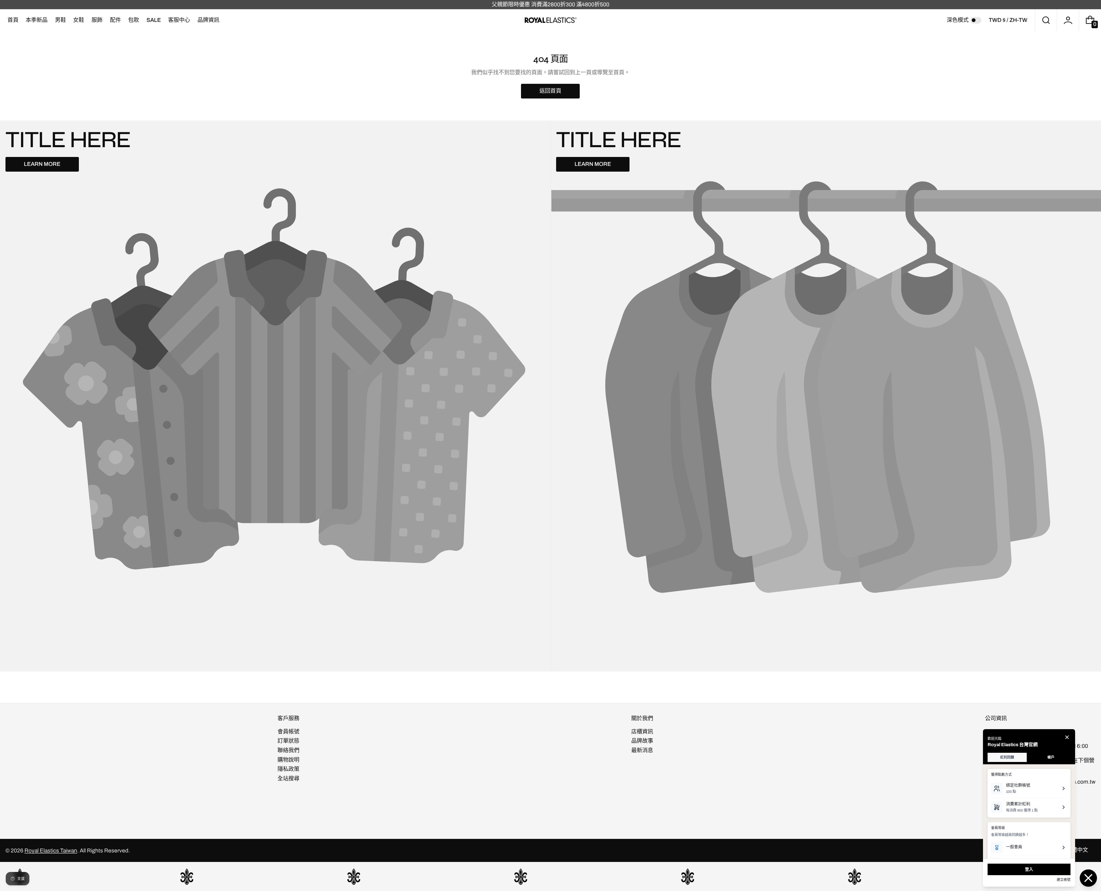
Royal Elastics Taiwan (50, 851)
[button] (1046, 20)
